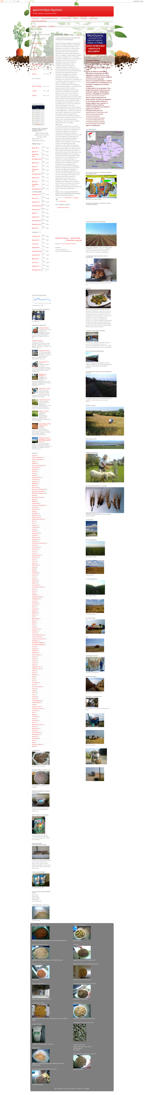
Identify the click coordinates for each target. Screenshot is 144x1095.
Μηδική (34, 623)
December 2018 (37, 189)
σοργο (33, 694)
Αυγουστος (35, 481)
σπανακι (34, 698)
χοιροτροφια (35, 738)
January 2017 (36, 255)
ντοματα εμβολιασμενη (38, 634)
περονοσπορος (36, 654)
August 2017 (36, 217)
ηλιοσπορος (35, 547)
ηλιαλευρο (34, 541)
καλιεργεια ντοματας (37, 340)
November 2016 (37, 206)
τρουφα (34, 718)
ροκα (33, 678)
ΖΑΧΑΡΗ (34, 531)
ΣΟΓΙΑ (33, 692)
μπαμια (34, 626)
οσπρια (34, 646)
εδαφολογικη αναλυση (38, 519)
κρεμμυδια (34, 581)
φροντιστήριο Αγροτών (47, 9)
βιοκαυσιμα (63, 201)
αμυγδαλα (34, 469)
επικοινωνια (35, 18)
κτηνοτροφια (35, 585)
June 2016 (35, 244)
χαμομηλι (34, 736)
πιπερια (34, 656)
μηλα (33, 625)
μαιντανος (34, 605)
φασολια (34, 726)
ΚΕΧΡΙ (33, 569)
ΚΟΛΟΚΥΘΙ (35, 573)
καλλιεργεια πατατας (44, 350)
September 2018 (35, 185)
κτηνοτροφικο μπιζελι (37, 587)
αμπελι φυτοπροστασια (38, 465)
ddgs (33, 742)
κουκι (33, 577)
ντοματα (34, 632)
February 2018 (36, 224)
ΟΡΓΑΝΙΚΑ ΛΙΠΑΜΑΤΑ (38, 642)
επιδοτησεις (35, 527)
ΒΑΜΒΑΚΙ (34, 483)
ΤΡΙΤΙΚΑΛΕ (35, 716)
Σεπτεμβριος (35, 682)
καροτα (34, 561)
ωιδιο (33, 740)
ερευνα (34, 529)
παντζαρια (34, 648)
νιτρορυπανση (36, 628)
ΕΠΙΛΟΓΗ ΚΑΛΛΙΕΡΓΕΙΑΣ (39, 21)
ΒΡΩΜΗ (34, 501)
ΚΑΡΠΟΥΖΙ (35, 565)
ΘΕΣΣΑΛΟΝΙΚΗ (37, 43)
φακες (33, 722)
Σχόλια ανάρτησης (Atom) (69, 243)
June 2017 (35, 262)
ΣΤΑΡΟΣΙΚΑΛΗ (36, 702)
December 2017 (37, 174)
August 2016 (36, 202)
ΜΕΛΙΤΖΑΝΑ (35, 619)
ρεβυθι (33, 670)
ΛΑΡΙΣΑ (34, 48)
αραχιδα (34, 475)
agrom (33, 26)
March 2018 (35, 178)
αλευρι (33, 461)
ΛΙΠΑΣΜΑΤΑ (35, 599)
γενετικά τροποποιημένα (38, 505)
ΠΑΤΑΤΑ (34, 650)
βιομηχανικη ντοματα (37, 497)
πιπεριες (34, 660)
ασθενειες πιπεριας (44, 411)
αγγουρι (34, 455)
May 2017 (35, 166)
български (52, 26)
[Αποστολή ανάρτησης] (56, 199)
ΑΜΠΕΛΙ (34, 463)
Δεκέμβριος (35, 513)
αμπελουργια (35, 467)
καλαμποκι (35, 557)
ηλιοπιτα (34, 545)
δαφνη (33, 511)
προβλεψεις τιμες (36, 668)
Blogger (87, 1088)
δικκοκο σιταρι (35, 517)
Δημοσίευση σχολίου (63, 207)
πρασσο (34, 664)
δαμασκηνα (35, 509)
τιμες (33, 712)
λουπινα (34, 601)
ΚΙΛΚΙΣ (34, 571)
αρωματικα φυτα (36, 477)
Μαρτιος (34, 615)
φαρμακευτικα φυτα (37, 724)
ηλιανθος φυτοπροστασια (38, 543)
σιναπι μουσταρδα (37, 686)
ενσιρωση (34, 525)
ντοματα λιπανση (36, 636)
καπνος (34, 559)
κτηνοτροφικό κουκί (44, 361)
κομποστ (34, 575)
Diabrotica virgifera (37, 744)
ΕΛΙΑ (33, 521)
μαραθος (34, 611)
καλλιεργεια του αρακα (44, 388)
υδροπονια (35, 720)
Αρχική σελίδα (93, 18)
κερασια (34, 567)
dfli (80, 1088)
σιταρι (33, 688)
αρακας (34, 473)
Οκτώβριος (35, 640)
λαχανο (34, 591)
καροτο (34, 563)
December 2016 (37, 159)
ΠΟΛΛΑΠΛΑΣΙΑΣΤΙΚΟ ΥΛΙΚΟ (49, 18)
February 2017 (36, 209)
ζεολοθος (34, 535)
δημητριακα (35, 515)
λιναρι (33, 593)
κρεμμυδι (34, 579)
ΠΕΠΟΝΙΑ (34, 652)
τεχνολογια (35, 710)
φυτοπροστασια (36, 732)
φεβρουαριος (35, 728)
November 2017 (37, 221)
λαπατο (34, 589)
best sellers (84, 18)
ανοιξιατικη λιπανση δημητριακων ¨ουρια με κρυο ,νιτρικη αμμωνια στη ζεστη (45, 439)
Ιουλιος (34, 551)
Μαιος (33, 607)
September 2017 (35, 170)
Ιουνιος (34, 553)
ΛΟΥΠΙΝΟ (34, 603)
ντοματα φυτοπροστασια (38, 638)
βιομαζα (34, 495)
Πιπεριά (34, 658)
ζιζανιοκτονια (35, 537)
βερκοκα (34, 485)
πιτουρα (34, 662)
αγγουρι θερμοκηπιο (37, 457)
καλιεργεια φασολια (44, 327)
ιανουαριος (35, 549)
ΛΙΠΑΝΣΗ (34, 595)
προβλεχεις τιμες (36, 666)
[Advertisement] (68, 224)
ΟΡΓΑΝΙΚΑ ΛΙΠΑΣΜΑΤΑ (38, 644)
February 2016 (36, 194)
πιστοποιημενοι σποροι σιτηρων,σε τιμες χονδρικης (45, 425)
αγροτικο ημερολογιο (37, 459)
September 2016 (35, 155)
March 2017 (35, 163)
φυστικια (34, 730)
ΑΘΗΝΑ (34, 52)
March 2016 (35, 148)
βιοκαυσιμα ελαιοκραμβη (38, 489)
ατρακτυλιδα (35, 479)
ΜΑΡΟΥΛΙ (34, 613)
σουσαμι (34, 696)
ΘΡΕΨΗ (75, 18)
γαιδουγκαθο (35, 503)
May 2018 (35, 181)
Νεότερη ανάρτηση (62, 238)
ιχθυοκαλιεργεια (36, 555)
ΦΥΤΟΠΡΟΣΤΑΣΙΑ (65, 18)
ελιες (33, 523)
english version (42, 26)
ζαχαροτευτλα (35, 533)
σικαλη (34, 684)
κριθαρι (34, 583)
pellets (33, 746)
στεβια (33, 704)
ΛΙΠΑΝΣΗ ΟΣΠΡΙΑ (37, 597)
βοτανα (34, 499)
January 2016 (36, 236)
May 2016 (35, 152)
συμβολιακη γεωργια (37, 708)
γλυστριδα (34, 507)
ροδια (33, 676)
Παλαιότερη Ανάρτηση (74, 240)
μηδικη (34, 621)
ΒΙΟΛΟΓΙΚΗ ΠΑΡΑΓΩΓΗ (38, 493)
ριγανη (33, 672)
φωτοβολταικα (35, 734)
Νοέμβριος (35, 630)
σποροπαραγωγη (36, 700)
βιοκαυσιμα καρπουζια (38, 491)
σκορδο (34, 690)
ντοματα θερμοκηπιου (44, 399)
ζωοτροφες (35, 539)
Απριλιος (34, 471)
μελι (33, 617)
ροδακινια (34, 674)
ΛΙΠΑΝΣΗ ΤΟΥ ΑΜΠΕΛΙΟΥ (43, 375)
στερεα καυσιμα (36, 706)
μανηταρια (34, 609)
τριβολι (34, 714)
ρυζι (33, 680)
